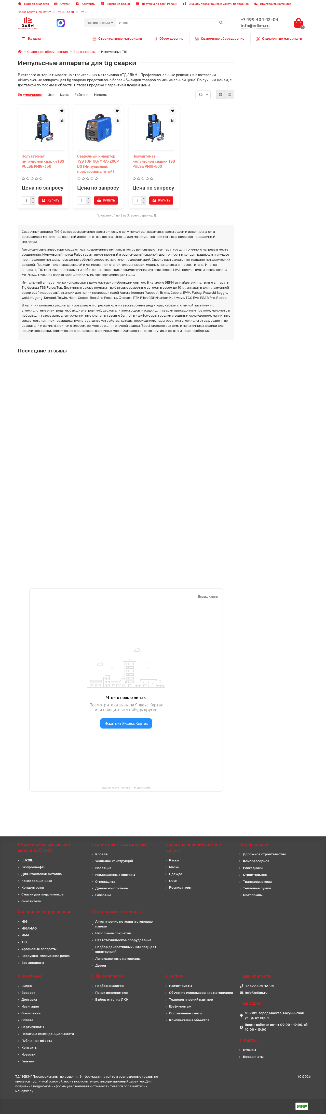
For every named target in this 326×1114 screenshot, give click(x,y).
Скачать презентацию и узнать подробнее (218, 4)
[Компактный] (229, 94)
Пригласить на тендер (275, 4)
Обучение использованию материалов (201, 993)
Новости (28, 1054)
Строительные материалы (120, 38)
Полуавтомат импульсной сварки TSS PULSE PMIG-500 (153, 161)
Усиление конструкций (114, 861)
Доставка (29, 999)
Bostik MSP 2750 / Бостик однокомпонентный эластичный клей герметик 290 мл (153, 545)
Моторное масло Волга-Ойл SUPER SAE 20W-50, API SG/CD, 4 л (139, 500)
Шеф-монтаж (180, 1006)
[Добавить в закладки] (62, 111)
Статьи (65, 4)
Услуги (177, 976)
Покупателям (110, 976)
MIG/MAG (29, 928)
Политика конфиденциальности (47, 1034)
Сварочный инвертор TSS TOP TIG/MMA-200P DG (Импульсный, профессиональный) (98, 164)
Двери (100, 965)
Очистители (31, 901)
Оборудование (171, 38)
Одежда (175, 874)
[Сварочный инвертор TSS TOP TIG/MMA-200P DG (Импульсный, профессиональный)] (98, 128)
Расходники (253, 868)
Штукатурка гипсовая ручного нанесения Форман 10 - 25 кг (136, 364)
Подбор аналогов (36, 4)
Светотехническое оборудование (123, 940)
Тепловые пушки (257, 888)
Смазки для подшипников (42, 894)
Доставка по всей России (159, 4)
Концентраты (32, 887)
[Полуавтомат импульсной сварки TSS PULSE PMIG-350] (43, 128)
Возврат (28, 993)
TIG (24, 942)
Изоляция (103, 868)
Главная (27, 1061)
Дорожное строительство (264, 854)
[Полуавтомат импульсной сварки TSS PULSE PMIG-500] (153, 128)
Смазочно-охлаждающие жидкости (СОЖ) (44, 847)
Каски (174, 860)
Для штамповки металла (41, 874)
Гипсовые (103, 895)
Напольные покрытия (113, 933)
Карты (250, 1040)
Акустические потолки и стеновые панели (124, 924)
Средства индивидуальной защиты (193, 847)
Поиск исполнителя (111, 993)
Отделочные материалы (282, 38)
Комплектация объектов (189, 1020)
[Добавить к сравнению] (62, 121)
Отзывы (249, 1050)
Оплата (27, 1020)
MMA (25, 935)
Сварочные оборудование (222, 38)
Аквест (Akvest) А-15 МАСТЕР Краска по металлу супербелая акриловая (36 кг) (152, 455)
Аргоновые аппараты (39, 949)
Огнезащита (105, 882)
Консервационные (36, 881)
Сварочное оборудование (47, 52)
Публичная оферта (36, 1041)
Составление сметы (185, 1013)
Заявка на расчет (118, 4)
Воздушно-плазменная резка (45, 956)
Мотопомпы (253, 895)
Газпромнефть (33, 867)
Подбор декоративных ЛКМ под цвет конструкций (125, 949)
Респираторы (180, 887)
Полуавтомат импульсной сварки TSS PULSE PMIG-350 (43, 161)
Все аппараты (84, 52)
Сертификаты (32, 1027)
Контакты (88, 4)
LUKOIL (27, 860)
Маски (174, 867)
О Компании (30, 976)
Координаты (253, 1057)
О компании (30, 1013)
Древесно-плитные (111, 888)
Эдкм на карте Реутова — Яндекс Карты (126, 787)
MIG (24, 921)
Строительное (255, 875)
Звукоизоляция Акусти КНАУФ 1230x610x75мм (125, 409)
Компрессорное (256, 861)
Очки (173, 881)
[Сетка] (220, 94)
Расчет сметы (180, 986)
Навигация (30, 1006)
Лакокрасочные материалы (118, 959)
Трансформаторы (257, 882)
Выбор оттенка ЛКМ (112, 999)
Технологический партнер (191, 999)
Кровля (101, 854)
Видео (26, 986)
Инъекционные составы (115, 875)
